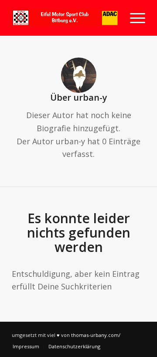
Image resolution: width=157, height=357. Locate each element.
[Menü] (133, 17)
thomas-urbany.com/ (95, 335)
